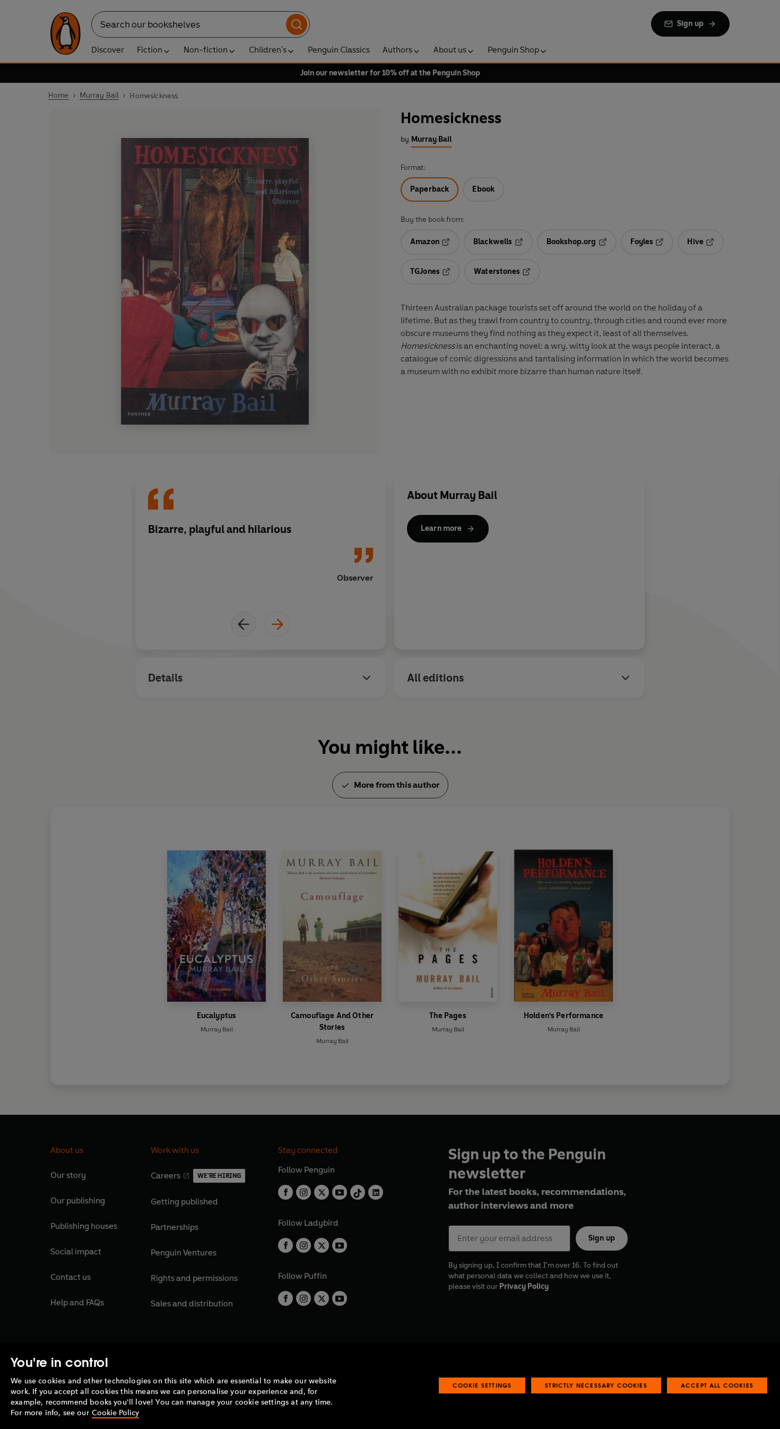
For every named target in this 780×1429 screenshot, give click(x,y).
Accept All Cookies (717, 1385)
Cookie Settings (482, 1385)
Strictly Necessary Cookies (596, 1385)
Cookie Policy (115, 1412)
